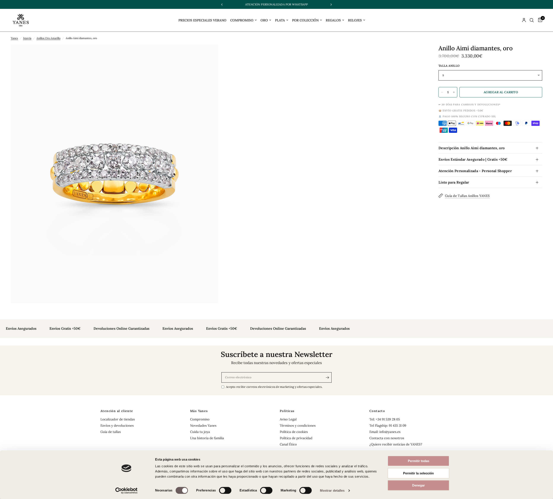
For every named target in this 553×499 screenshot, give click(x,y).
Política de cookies (294, 432)
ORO (264, 20)
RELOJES (355, 20)
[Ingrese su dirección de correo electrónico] (327, 377)
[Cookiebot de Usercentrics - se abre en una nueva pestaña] (126, 490)
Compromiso (200, 419)
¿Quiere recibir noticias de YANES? (395, 444)
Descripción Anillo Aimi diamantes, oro (472, 148)
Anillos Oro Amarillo (48, 38)
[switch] (225, 490)
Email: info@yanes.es (384, 432)
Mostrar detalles (332, 490)
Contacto (377, 410)
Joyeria (27, 38)
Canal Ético (288, 444)
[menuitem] (202, 20)
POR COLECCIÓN (305, 20)
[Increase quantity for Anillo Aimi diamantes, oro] (454, 92)
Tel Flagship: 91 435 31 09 (387, 425)
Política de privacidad (296, 438)
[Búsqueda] (532, 20)
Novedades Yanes (203, 425)
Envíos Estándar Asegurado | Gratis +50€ (473, 159)
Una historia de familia (207, 438)
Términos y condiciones (298, 425)
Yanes (14, 38)
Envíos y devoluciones (117, 425)
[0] (539, 20)
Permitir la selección (418, 473)
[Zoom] (209, 53)
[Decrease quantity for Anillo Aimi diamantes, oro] (442, 92)
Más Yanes (199, 410)
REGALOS (333, 20)
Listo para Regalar (454, 182)
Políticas (287, 410)
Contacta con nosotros (386, 438)
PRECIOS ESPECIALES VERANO (202, 20)
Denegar (418, 485)
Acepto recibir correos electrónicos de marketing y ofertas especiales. (274, 387)
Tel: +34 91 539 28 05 (384, 419)
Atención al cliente (116, 410)
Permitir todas (418, 461)
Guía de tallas (110, 432)
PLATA (280, 20)
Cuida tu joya (200, 432)
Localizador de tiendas (117, 419)
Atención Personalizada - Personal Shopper (475, 171)
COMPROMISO (241, 20)
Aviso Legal (288, 419)
